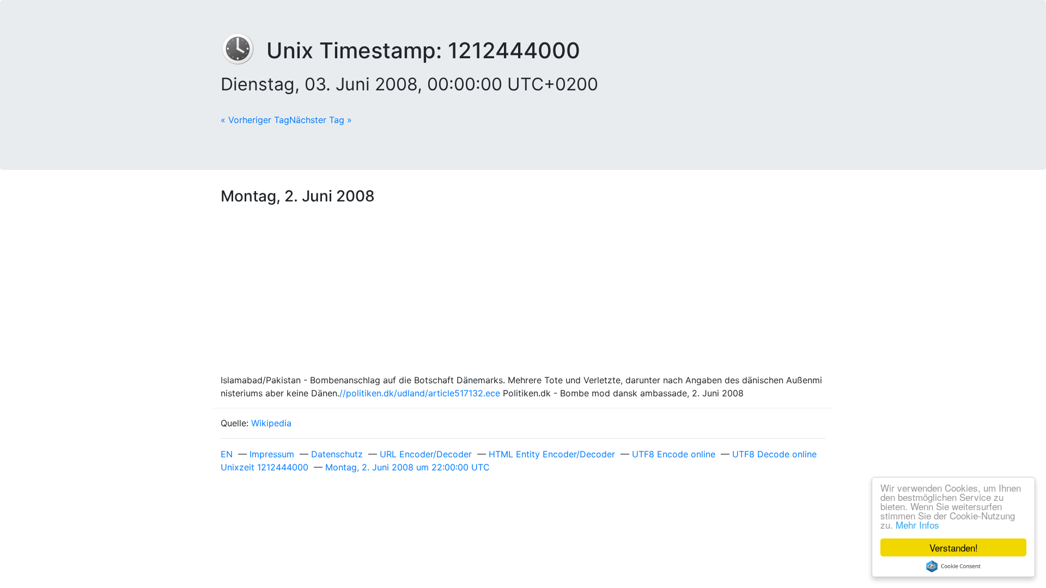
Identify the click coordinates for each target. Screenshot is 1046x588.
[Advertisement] (523, 292)
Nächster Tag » (320, 119)
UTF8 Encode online (673, 454)
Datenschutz (337, 454)
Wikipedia (271, 423)
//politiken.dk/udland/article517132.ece (419, 393)
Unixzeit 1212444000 (264, 467)
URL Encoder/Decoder (426, 454)
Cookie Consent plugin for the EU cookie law (953, 566)
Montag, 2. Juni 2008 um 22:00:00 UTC (407, 467)
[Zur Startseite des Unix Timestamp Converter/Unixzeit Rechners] (243, 50)
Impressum (272, 454)
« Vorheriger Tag (255, 119)
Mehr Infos (917, 524)
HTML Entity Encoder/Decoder (552, 454)
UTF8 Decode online (774, 454)
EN (227, 454)
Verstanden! (953, 547)
